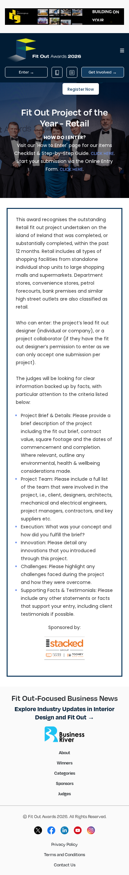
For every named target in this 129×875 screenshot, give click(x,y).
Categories (64, 773)
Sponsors (64, 783)
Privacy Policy (64, 844)
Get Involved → (103, 72)
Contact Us (64, 864)
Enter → (26, 72)
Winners (64, 762)
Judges (64, 793)
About (64, 752)
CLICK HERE (102, 153)
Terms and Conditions (64, 854)
